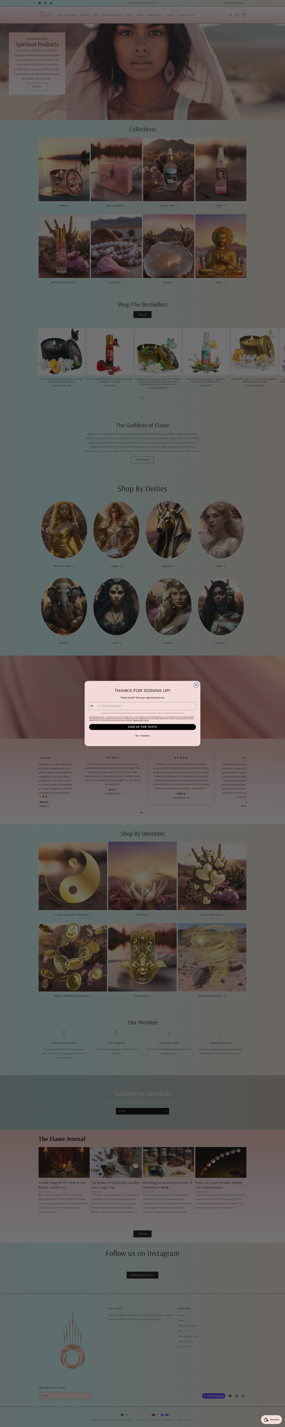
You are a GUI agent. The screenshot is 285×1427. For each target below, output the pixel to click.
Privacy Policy (137, 720)
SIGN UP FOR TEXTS (142, 727)
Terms (146, 720)
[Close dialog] (196, 685)
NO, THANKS (143, 736)
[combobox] (94, 706)
